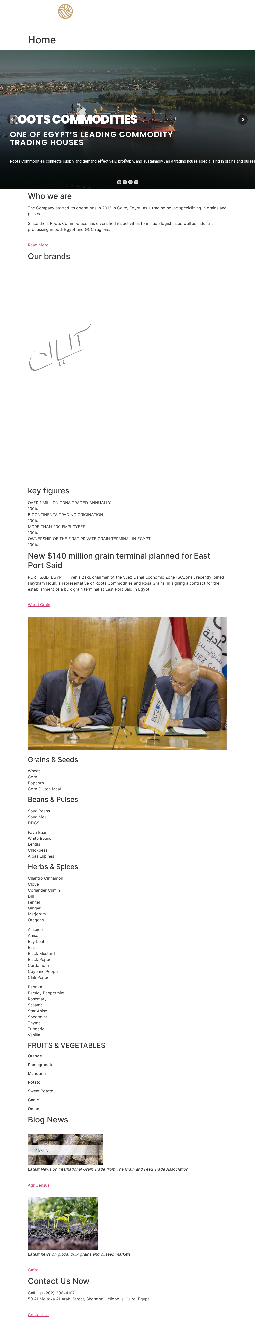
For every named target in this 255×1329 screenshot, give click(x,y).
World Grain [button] (39, 604)
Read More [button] (38, 244)
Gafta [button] (33, 1269)
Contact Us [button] (38, 1314)
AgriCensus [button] (38, 1185)
